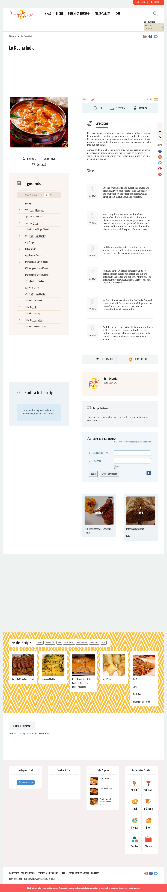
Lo (18, 36)
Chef (118, 13)
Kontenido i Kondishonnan (22, 873)
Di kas (47, 13)
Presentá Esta (102, 13)
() (37, 236)
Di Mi (63, 873)
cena (59, 643)
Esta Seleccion (141, 359)
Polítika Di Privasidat (48, 873)
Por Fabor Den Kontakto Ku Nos (83, 873)
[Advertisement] (83, 71)
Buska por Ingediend (79, 13)
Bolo (148, 827)
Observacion (107, 359)
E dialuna (148, 808)
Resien (59, 13)
